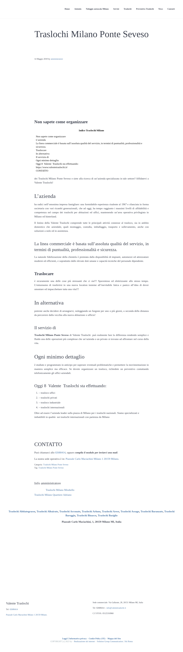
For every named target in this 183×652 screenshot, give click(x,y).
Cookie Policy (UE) (97, 639)
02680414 (60, 452)
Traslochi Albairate (47, 511)
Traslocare (41, 150)
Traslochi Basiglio (108, 515)
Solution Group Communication (110, 641)
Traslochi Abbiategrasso (22, 511)
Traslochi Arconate (69, 511)
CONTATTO (42, 170)
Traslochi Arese (110, 511)
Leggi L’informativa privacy (74, 639)
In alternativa (42, 153)
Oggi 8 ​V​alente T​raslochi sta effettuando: (57, 163)
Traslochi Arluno (91, 511)
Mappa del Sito (114, 639)
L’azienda (41, 140)
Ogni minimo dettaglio (47, 160)
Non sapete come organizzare (51, 136)
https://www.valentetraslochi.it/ (52, 167)
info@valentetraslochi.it (116, 608)
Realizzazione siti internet (84, 641)
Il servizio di (42, 157)
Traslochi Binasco (86, 515)
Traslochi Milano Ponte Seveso (55, 465)
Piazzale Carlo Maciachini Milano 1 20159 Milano (92, 458)
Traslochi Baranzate (152, 511)
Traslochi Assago (130, 511)
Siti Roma (129, 641)
